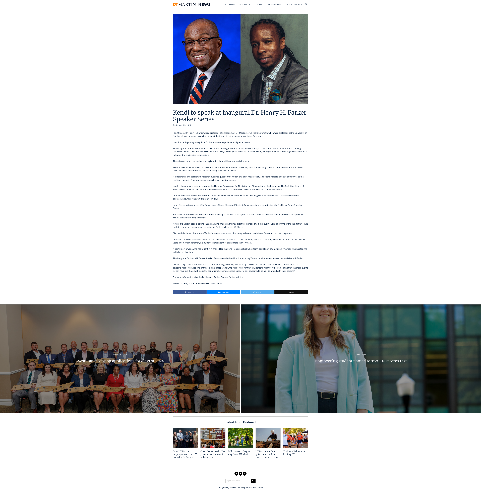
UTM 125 (258, 4)
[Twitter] (240, 474)
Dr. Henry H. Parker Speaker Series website (222, 277)
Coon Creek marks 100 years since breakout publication (212, 454)
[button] (253, 481)
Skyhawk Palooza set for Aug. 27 (294, 453)
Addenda (244, 4)
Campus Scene (294, 4)
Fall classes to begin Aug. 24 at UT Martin (239, 453)
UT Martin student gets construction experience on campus (268, 454)
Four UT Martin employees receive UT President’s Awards (185, 454)
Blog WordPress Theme (252, 487)
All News (230, 4)
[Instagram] (245, 474)
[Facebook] (236, 474)
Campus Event (274, 4)
